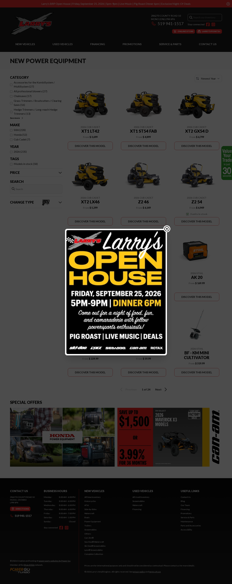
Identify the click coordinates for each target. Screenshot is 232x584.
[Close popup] (167, 228)
